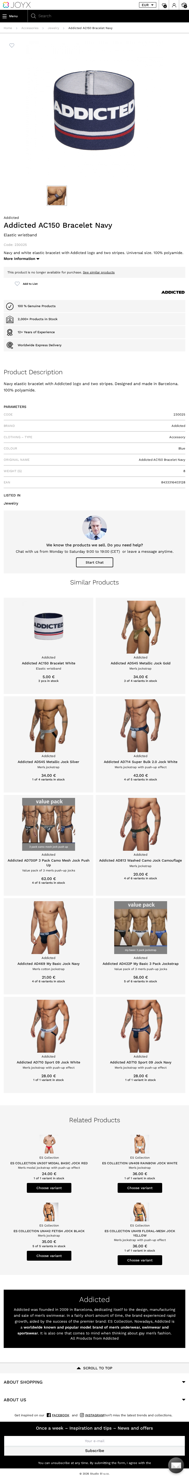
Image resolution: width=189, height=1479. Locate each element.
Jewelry (53, 28)
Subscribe (94, 1450)
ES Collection (120, 1321)
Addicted (11, 218)
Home (8, 28)
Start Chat (95, 562)
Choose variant (49, 1188)
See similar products (99, 272)
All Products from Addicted (94, 1338)
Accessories (29, 28)
